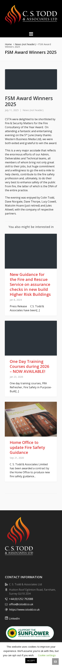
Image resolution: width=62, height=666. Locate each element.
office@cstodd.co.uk (21, 604)
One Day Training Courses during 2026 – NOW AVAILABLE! (29, 366)
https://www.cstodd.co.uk (24, 609)
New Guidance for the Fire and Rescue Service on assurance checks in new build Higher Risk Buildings (30, 284)
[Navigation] (31, 33)
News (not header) (25, 44)
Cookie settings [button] (47, 655)
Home (8, 44)
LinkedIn (14, 618)
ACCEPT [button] (31, 660)
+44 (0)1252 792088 (21, 599)
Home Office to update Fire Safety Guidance (27, 447)
